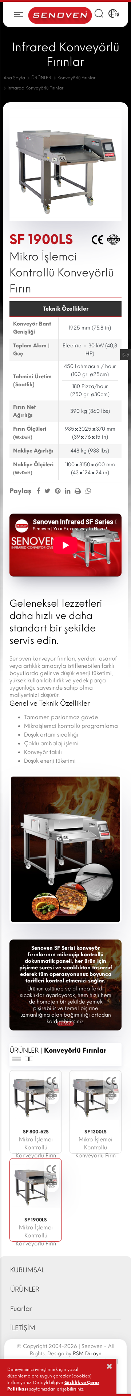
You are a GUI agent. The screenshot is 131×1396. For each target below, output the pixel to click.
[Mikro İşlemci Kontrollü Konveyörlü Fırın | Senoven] (65, 849)
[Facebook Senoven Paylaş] (39, 491)
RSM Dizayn (87, 1354)
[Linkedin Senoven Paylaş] (68, 491)
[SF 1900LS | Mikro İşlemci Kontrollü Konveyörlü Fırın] (36, 1184)
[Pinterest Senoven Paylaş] (58, 491)
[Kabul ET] (109, 1366)
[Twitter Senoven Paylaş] (48, 491)
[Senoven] (60, 15)
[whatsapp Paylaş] (87, 491)
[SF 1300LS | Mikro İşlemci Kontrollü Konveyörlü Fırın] (95, 1096)
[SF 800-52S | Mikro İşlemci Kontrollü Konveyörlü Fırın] (36, 1096)
